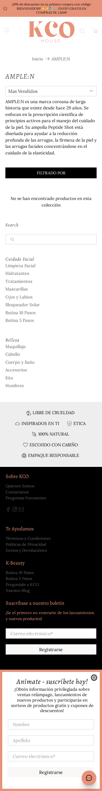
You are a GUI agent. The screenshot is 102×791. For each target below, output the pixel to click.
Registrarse (51, 772)
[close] (94, 677)
